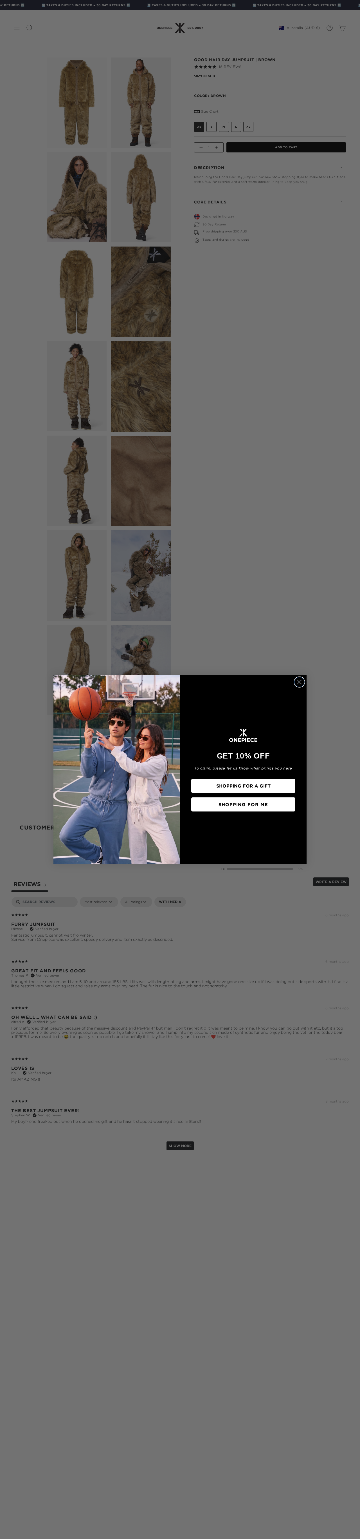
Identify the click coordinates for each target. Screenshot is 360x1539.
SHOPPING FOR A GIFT (243, 785)
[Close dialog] (299, 682)
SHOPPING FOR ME (243, 804)
